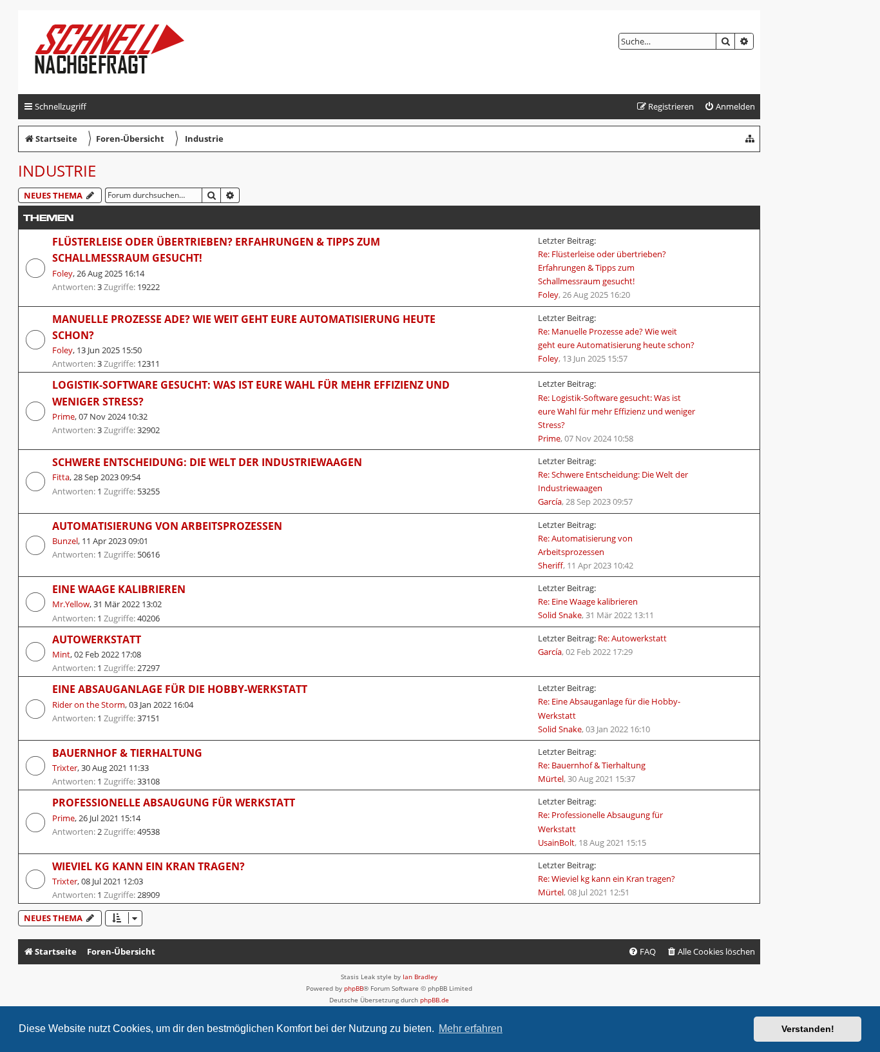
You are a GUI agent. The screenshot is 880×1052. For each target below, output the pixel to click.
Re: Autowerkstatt (632, 638)
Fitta (61, 477)
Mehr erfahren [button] (470, 1028)
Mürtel (551, 778)
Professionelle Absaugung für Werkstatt (173, 802)
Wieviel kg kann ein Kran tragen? (148, 866)
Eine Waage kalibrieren (119, 589)
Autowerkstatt (96, 639)
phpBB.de (434, 999)
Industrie (57, 170)
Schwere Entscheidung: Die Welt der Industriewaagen (207, 462)
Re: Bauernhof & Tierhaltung (592, 765)
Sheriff (550, 565)
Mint (61, 654)
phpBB (353, 988)
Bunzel (65, 541)
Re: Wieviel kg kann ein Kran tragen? (606, 878)
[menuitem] (729, 106)
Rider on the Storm (88, 704)
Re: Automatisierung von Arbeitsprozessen (585, 545)
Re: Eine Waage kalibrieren (588, 601)
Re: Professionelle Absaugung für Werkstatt (600, 821)
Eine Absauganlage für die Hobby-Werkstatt (179, 689)
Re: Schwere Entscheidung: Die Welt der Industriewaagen (613, 481)
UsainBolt (556, 842)
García (550, 501)
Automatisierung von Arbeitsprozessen (167, 526)
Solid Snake (560, 615)
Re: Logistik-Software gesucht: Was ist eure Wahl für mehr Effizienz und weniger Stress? (616, 411)
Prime (63, 416)
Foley (62, 273)
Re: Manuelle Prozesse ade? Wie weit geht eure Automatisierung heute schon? (616, 338)
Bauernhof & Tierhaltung (127, 753)
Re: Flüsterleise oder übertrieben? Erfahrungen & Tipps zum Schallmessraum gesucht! (602, 267)
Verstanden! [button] (807, 1029)
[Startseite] (120, 52)
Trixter (64, 768)
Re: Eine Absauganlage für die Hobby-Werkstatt (609, 708)
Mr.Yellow (71, 604)
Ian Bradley (420, 976)
